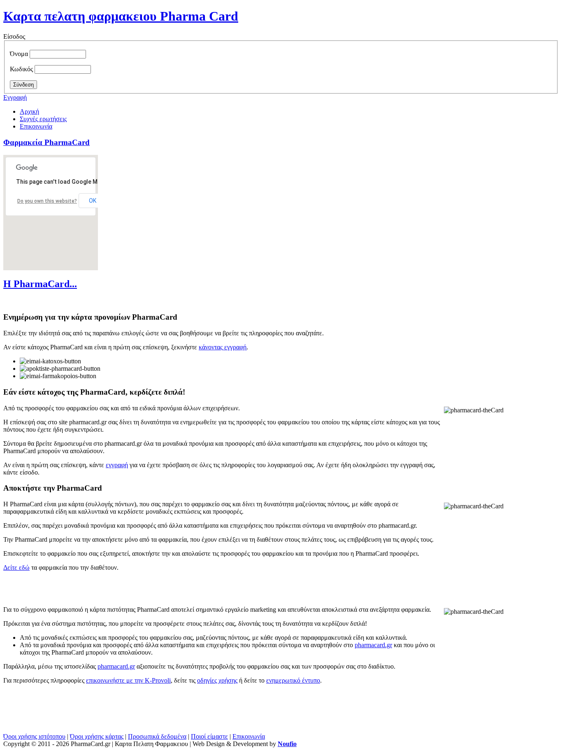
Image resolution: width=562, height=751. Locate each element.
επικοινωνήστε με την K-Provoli (128, 680)
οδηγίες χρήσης (217, 680)
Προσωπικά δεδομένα (157, 736)
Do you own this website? (47, 201)
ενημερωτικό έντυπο (293, 680)
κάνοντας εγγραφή (222, 347)
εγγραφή (117, 464)
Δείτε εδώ (16, 567)
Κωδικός (21, 69)
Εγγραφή (15, 97)
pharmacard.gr (373, 644)
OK (92, 200)
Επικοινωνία (36, 126)
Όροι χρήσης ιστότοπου (34, 736)
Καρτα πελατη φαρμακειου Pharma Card (120, 16)
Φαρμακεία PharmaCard (46, 142)
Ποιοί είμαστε (209, 736)
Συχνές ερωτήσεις (43, 118)
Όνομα (19, 53)
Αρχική (29, 111)
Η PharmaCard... (40, 283)
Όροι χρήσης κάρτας (96, 736)
